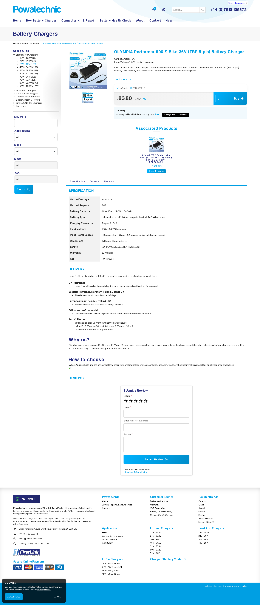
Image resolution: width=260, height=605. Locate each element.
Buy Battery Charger (41, 20)
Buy (236, 98)
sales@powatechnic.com (30, 538)
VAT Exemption (157, 508)
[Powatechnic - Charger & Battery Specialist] (37, 9)
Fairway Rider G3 (206, 522)
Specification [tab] (77, 181)
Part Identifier (29, 499)
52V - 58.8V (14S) (29, 70)
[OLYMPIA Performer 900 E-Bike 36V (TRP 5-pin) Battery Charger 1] (87, 98)
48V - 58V (203, 542)
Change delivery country (176, 114)
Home (17, 20)
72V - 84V (155, 553)
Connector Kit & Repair (78, 20)
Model (18, 159)
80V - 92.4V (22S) (29, 82)
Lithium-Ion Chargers (27, 54)
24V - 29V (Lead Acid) (112, 567)
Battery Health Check (115, 20)
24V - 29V (203, 536)
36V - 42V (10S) (28, 63)
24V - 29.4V (155, 536)
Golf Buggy (107, 542)
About (140, 20)
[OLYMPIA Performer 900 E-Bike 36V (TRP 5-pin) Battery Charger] (88, 70)
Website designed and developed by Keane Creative (225, 586)
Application (22, 130)
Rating (127, 395)
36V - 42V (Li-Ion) (110, 570)
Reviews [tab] (109, 181)
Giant (201, 504)
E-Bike (105, 532)
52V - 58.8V (155, 546)
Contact (155, 20)
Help (169, 20)
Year (17, 173)
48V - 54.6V (155, 542)
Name (127, 406)
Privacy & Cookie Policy (161, 511)
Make (17, 144)
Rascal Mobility (205, 518)
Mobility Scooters (110, 539)
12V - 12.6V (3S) (28, 57)
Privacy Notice (44, 589)
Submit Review (154, 459)
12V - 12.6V (155, 532)
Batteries (21, 105)
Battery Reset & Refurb (28, 99)
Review (127, 433)
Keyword (20, 116)
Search (21, 189)
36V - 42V (155, 539)
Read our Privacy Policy (136, 472)
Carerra (202, 501)
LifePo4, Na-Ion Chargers (29, 102)
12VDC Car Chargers (27, 93)
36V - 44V (203, 539)
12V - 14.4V (204, 532)
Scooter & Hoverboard (112, 536)
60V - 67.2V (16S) (29, 73)
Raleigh (201, 508)
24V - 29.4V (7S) (28, 60)
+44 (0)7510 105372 (28, 533)
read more (121, 79)
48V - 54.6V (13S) (29, 67)
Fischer (201, 515)
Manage (57, 597)
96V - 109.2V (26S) (29, 85)
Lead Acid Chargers (26, 90)
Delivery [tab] (94, 181)
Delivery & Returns (159, 501)
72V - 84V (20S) (28, 76)
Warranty (154, 504)
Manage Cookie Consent (161, 515)
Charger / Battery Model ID (168, 559)
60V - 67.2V (155, 549)
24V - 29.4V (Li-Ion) (111, 563)
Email (136, 420)
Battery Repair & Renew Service (117, 504)
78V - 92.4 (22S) (28, 79)
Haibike (201, 511)
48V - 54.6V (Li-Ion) (111, 574)
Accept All (13, 596)
